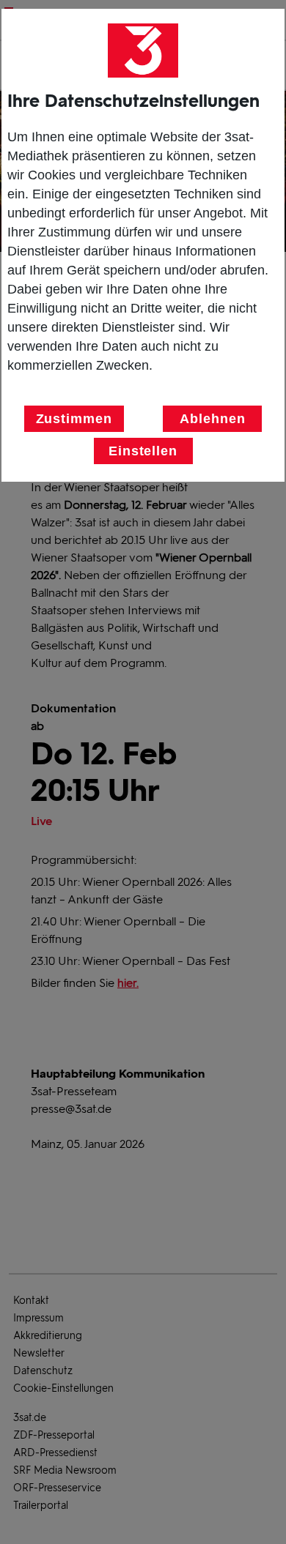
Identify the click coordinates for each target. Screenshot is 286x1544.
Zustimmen (74, 418)
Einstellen (143, 451)
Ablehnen (212, 418)
